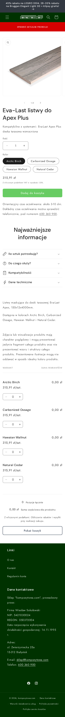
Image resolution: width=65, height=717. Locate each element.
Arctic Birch (13, 161)
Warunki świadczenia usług (23, 703)
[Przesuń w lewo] (25, 103)
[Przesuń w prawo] (40, 103)
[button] (7, 17)
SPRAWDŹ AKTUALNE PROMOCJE (32, 27)
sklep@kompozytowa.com (33, 660)
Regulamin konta (16, 576)
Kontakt (11, 568)
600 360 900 (48, 214)
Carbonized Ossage (43, 161)
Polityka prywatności (48, 703)
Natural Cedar (45, 169)
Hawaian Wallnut (16, 169)
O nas (10, 560)
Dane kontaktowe (48, 698)
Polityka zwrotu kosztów (34, 709)
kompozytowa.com (27, 698)
